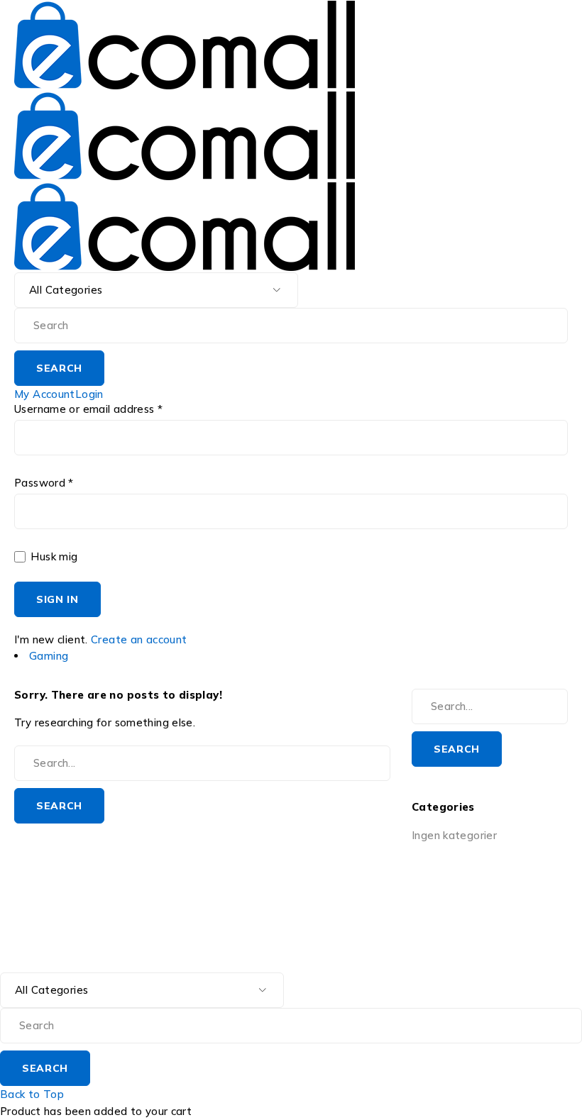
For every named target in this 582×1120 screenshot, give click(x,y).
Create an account (139, 639)
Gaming (48, 655)
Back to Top (32, 1094)
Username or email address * (88, 409)
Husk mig (52, 556)
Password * (44, 483)
